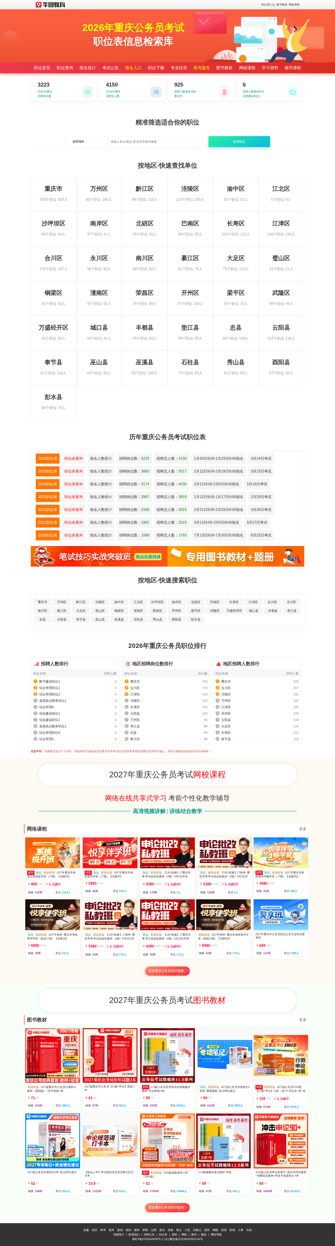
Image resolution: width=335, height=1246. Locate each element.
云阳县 (62, 619)
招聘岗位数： (134, 458)
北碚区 (196, 602)
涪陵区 (100, 602)
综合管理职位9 (49, 732)
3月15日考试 (261, 471)
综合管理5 (46, 739)
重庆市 (42, 602)
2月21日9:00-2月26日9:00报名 (218, 510)
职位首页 (42, 68)
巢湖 (120, 1230)
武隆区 (215, 610)
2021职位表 (47, 522)
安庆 (94, 1230)
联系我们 (134, 1234)
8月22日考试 (261, 535)
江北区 (138, 602)
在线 (249, 1230)
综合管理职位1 (49, 688)
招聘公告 (149, 1234)
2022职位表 (47, 510)
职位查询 (65, 68)
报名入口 (133, 68)
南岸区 (176, 602)
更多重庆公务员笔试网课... (167, 971)
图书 (194, 1234)
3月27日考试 (257, 522)
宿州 (207, 1230)
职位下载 (156, 68)
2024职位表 (47, 484)
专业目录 (179, 68)
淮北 (162, 1230)
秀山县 (157, 619)
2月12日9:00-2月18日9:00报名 (218, 471)
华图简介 (118, 1234)
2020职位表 (47, 535)
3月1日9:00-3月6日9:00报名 (216, 522)
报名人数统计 (101, 458)
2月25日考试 (261, 497)
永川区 (291, 602)
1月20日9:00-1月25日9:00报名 (218, 458)
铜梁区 (119, 610)
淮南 (170, 1230)
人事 (240, 1230)
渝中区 (119, 602)
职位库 (163, 1234)
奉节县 (81, 619)
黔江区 (81, 602)
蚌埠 (103, 1230)
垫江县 (292, 610)
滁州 (136, 1230)
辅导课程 (293, 68)
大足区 (81, 610)
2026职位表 (47, 458)
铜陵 (215, 1230)
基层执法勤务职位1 (53, 700)
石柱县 (138, 619)
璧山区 (100, 610)
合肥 (153, 1230)
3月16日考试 (257, 484)
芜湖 (224, 1230)
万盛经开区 (234, 610)
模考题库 (201, 68)
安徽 (86, 1230)
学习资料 (270, 68)
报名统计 (88, 68)
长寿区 (234, 602)
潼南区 (138, 610)
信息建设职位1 (49, 720)
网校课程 (294, 4)
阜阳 (145, 1230)
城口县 (253, 610)
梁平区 (196, 610)
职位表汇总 (268, 4)
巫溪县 (119, 619)
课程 (174, 1234)
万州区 (62, 602)
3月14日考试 (261, 458)
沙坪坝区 (157, 602)
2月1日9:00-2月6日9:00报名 (216, 484)
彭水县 (196, 619)
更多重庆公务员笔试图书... (167, 1207)
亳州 (111, 1230)
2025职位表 (47, 471)
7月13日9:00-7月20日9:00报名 (218, 535)
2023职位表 (47, 497)
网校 (184, 1234)
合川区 (272, 602)
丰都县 (273, 610)
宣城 (232, 1230)
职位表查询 (73, 458)
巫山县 (100, 619)
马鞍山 (197, 1230)
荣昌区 (157, 610)
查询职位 (239, 141)
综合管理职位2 (49, 694)
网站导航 (216, 1234)
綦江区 (62, 610)
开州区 (176, 610)
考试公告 (110, 68)
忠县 (42, 619)
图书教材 (281, 4)
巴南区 (215, 602)
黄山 (179, 1230)
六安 (187, 1230)
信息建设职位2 (49, 713)
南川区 (42, 610)
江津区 (253, 602)
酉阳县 (176, 619)
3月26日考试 (261, 510)
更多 (303, 829)
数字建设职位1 (49, 681)
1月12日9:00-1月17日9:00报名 (218, 497)
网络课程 (37, 829)
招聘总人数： (172, 458)
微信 (203, 1234)
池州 (128, 1230)
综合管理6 (46, 707)
